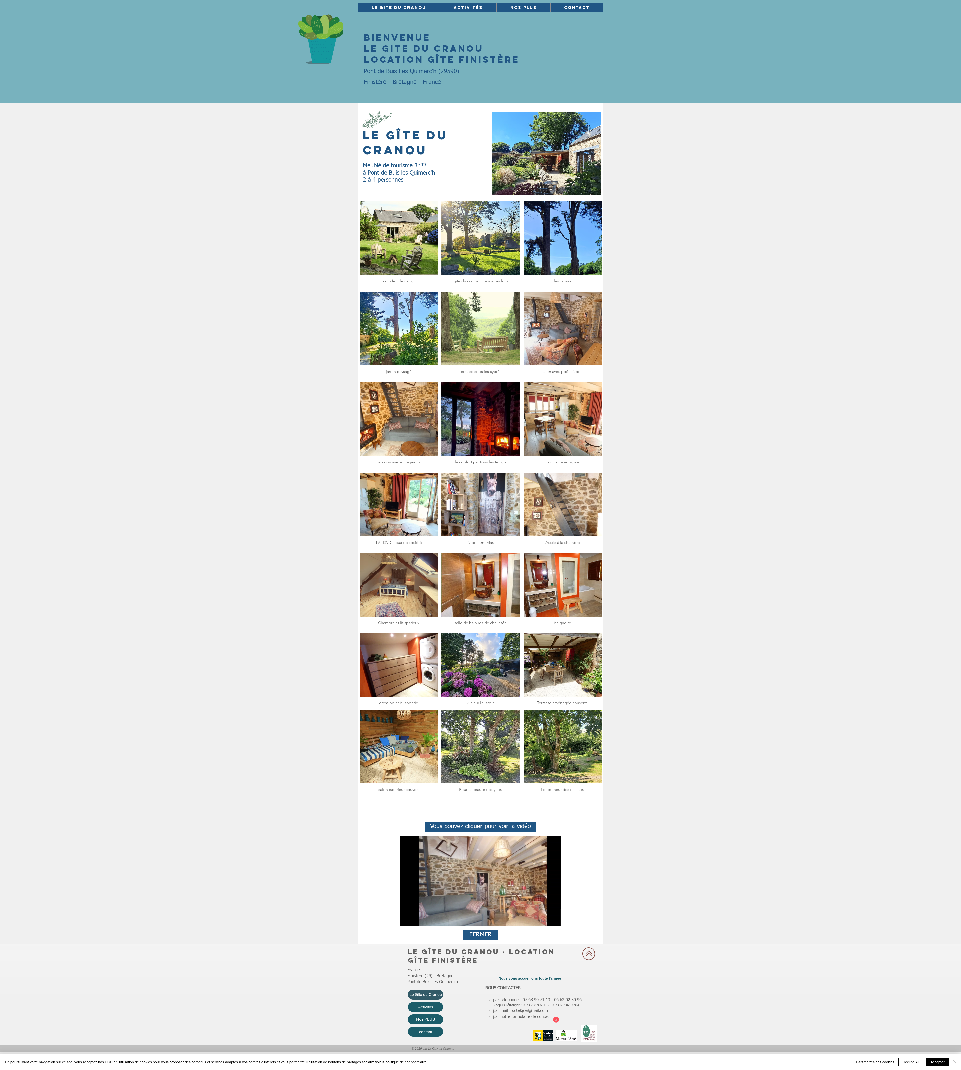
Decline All (911, 1061)
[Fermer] (955, 1062)
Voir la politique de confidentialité (401, 1061)
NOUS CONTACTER (503, 988)
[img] (399, 511)
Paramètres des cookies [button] (875, 1061)
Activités (425, 1007)
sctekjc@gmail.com (530, 1011)
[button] (399, 7)
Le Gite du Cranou (425, 994)
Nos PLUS (425, 1019)
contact (425, 1031)
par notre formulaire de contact (522, 1017)
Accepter (938, 1061)
